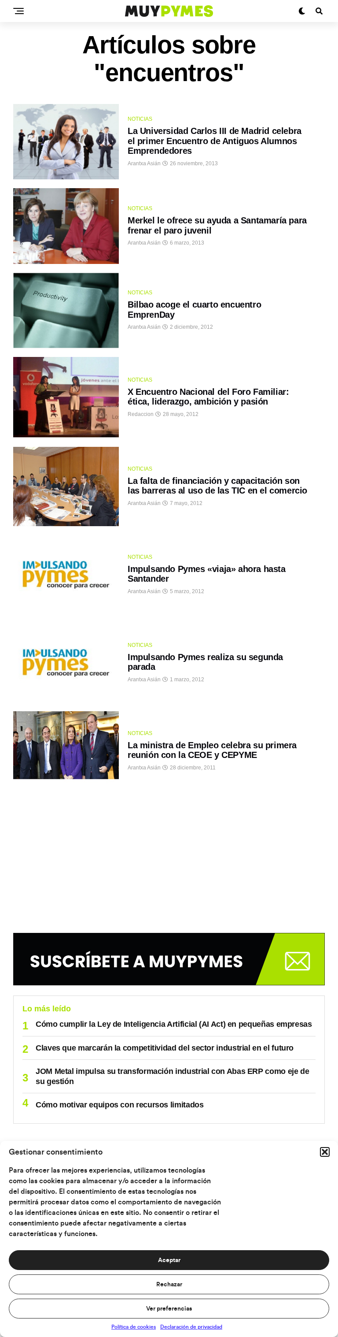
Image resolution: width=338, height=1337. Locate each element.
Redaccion (141, 414)
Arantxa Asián (144, 163)
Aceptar (169, 1260)
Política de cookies (133, 1327)
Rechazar (169, 1284)
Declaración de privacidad (191, 1327)
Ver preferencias (169, 1309)
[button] (324, 1152)
